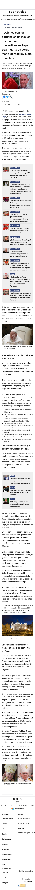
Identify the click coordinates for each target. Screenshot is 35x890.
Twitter (4, 877)
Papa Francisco (17, 27)
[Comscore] (17, 808)
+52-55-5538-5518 (24, 819)
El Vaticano (6, 27)
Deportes (5, 844)
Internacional (24, 15)
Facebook (5, 872)
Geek (3, 864)
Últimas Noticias (7, 15)
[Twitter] (7, 97)
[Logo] (17, 12)
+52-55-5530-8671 (24, 824)
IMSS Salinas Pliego (9, 19)
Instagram (5, 883)
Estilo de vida (6, 839)
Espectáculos (6, 859)
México (16, 15)
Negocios (5, 849)
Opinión (4, 834)
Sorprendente (6, 854)
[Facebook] (4, 97)
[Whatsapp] (11, 97)
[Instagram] (21, 799)
